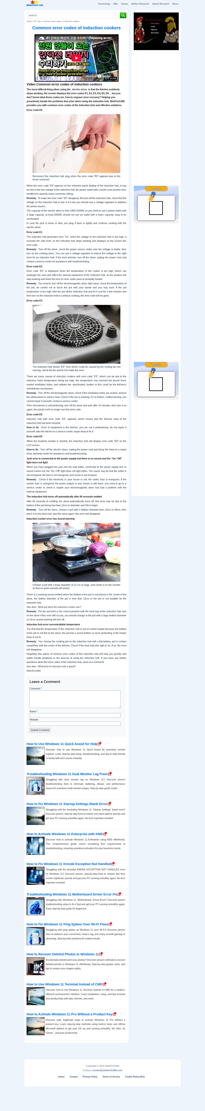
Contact (73, 1077)
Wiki (115, 4)
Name (34, 711)
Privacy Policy (90, 1077)
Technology (104, 4)
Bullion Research (140, 4)
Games (124, 4)
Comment (35, 688)
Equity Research (160, 4)
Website (34, 719)
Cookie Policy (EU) (135, 1077)
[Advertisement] (156, 70)
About (61, 1077)
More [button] (175, 4)
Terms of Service (111, 1077)
